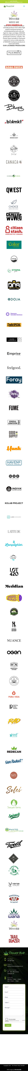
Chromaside (17, 1069)
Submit (8, 1025)
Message (7, 1007)
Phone (6, 997)
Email (6, 992)
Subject (7, 1002)
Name (6, 987)
